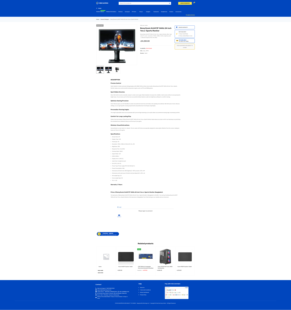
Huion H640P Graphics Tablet (125, 266)
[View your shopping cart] (193, 3)
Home (97, 19)
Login (120, 207)
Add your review (144, 25)
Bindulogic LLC (146, 303)
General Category (105, 19)
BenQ (146, 53)
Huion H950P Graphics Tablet (184, 266)
